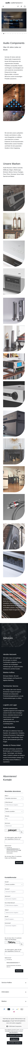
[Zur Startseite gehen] (14, 2)
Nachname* (7, 896)
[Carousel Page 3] (5, 33)
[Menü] (3, 6)
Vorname (7, 816)
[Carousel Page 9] (15, 33)
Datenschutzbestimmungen (12, 848)
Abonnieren (19, 862)
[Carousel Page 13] (22, 33)
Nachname (7, 823)
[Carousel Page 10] (17, 33)
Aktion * (6, 795)
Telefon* (7, 910)
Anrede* (7, 881)
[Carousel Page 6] (10, 33)
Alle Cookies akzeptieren (14, 1042)
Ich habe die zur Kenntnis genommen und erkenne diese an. (14, 963)
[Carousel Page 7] (12, 33)
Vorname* (7, 889)
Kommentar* (8, 923)
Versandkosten (6, 1020)
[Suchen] (18, 6)
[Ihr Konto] (21, 6)
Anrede (6, 808)
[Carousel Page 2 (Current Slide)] (3, 33)
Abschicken (19, 970)
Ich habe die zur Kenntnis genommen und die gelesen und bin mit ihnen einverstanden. (14, 850)
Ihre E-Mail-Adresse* (10, 902)
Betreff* (6, 916)
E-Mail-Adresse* (9, 802)
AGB (20, 850)
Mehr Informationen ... (14, 1032)
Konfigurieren (14, 1039)
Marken (4, 1001)
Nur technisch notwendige (14, 1035)
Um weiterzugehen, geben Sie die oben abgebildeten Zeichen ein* (13, 838)
